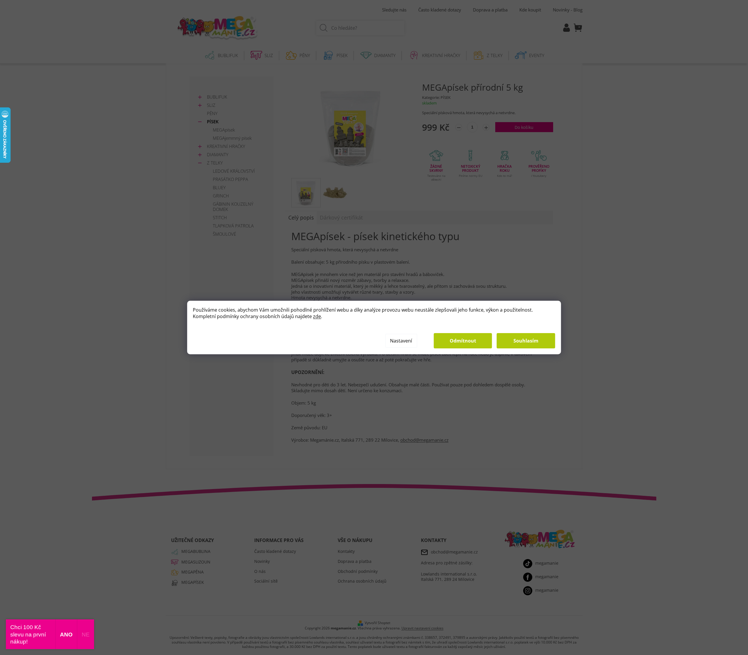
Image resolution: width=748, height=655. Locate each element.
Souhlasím (525, 341)
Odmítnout (463, 341)
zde (317, 316)
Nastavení (401, 341)
